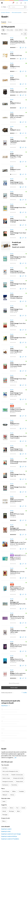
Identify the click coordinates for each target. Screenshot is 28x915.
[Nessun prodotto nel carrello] (25, 3)
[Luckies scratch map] (14, 55)
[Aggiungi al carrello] (25, 47)
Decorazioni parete (16, 12)
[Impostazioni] (13, 3)
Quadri (11, 37)
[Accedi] (17, 2)
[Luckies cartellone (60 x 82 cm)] (14, 558)
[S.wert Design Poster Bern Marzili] (14, 488)
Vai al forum (4, 705)
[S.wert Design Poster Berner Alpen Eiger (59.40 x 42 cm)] (14, 395)
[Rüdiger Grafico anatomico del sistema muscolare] (14, 674)
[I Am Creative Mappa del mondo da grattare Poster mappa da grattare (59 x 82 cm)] (14, 43)
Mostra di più (14, 687)
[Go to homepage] (2, 3)
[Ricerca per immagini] (25, 7)
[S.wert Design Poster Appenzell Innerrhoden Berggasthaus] (14, 450)
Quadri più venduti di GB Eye (9, 836)
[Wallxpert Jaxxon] (14, 130)
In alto (25, 692)
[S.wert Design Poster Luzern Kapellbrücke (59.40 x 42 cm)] (14, 352)
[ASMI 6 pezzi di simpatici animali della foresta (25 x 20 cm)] (14, 501)
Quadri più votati (6, 831)
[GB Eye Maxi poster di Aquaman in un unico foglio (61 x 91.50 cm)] (14, 661)
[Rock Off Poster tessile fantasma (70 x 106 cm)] (14, 516)
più (15, 757)
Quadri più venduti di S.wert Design (11, 834)
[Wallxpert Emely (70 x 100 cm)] (14, 67)
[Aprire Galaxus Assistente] (21, 3)
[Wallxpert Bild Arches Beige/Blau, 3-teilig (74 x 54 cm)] (14, 157)
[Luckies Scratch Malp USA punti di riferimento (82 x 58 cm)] (14, 410)
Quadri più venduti (6, 829)
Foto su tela (10, 30)
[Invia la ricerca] (10, 7)
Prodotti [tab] (3, 22)
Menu (4, 7)
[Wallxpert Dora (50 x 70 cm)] (14, 80)
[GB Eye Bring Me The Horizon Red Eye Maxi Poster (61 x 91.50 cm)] (14, 647)
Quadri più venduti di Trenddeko (10, 839)
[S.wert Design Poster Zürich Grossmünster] (14, 462)
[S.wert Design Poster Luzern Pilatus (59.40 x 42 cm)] (14, 311)
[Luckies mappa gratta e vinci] (14, 92)
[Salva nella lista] (23, 47)
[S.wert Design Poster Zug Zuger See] (14, 475)
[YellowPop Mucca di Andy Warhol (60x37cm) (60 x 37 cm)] (14, 573)
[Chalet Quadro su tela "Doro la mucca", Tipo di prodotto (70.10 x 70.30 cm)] (14, 544)
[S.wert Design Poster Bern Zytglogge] (14, 221)
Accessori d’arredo (5, 12)
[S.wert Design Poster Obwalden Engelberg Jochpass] (14, 297)
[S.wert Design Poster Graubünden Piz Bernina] (14, 183)
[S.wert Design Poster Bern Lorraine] (14, 208)
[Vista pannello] (21, 34)
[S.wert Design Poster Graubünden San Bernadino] (14, 272)
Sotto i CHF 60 (19, 30)
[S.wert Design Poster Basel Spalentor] (14, 284)
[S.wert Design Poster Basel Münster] (14, 234)
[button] (26, 38)
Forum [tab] (10, 22)
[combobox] (3, 30)
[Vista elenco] (25, 34)
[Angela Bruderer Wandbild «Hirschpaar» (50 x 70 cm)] (14, 143)
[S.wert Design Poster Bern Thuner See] (14, 338)
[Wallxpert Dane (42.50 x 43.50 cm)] (14, 424)
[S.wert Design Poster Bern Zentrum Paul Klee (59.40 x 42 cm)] (14, 259)
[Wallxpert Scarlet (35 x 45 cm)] (14, 170)
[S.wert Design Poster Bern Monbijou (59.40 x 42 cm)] (14, 325)
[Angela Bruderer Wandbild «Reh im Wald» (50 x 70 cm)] (14, 632)
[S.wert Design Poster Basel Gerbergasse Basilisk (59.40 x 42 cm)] (14, 366)
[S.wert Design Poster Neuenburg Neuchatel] (14, 195)
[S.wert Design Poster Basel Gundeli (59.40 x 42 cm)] (14, 380)
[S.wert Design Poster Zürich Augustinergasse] (14, 437)
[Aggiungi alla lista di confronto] (20, 47)
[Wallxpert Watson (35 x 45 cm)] (14, 104)
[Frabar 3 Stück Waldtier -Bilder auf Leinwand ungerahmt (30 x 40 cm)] (14, 117)
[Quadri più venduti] (14, 245)
